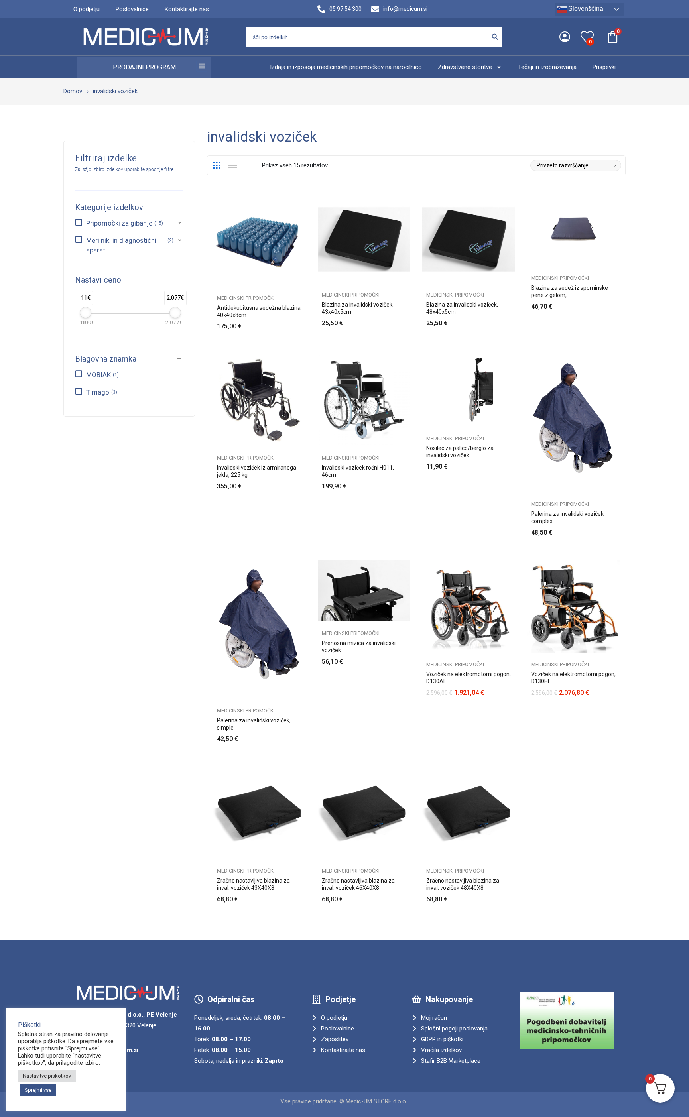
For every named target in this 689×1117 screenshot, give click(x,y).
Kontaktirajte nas (187, 9)
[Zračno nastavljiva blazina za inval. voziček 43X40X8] (259, 812)
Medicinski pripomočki (246, 298)
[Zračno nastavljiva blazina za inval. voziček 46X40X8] (364, 812)
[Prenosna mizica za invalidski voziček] (364, 590)
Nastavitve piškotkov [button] (47, 1076)
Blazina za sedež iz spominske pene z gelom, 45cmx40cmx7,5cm (569, 295)
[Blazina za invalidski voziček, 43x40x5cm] (364, 238)
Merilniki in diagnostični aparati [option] (129, 245)
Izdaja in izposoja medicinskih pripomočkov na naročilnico (346, 67)
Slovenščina (585, 8)
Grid (216, 165)
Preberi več (406, 318)
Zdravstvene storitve (465, 67)
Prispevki (604, 67)
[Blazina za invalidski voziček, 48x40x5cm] (468, 238)
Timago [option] (101, 392)
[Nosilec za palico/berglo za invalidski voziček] (468, 390)
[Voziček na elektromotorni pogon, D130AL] (468, 606)
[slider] (85, 312)
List (232, 165)
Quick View (302, 201)
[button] (129, 223)
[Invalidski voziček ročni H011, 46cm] (364, 400)
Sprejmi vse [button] (38, 1090)
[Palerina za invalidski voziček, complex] (573, 423)
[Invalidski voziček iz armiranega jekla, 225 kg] (259, 400)
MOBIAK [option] (101, 375)
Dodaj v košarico (302, 322)
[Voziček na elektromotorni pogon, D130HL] (573, 606)
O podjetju (86, 9)
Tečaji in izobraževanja (547, 67)
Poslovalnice (132, 9)
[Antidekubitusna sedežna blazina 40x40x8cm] (259, 239)
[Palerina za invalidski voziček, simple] (259, 629)
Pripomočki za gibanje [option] (123, 223)
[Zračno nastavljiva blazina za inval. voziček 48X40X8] (468, 812)
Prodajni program (144, 67)
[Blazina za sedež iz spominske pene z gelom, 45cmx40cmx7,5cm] (573, 229)
